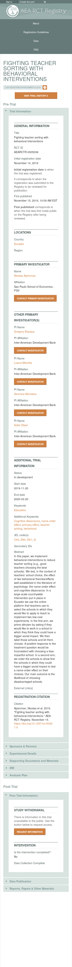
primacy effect (30, 525)
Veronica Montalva (25, 394)
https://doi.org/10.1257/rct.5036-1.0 (33, 725)
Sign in (9, 1)
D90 (23, 539)
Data (36, 41)
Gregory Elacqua (24, 331)
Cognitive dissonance (27, 521)
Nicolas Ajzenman (25, 275)
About (36, 23)
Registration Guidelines (36, 32)
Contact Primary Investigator (35, 298)
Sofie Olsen (21, 425)
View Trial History (35, 95)
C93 (16, 539)
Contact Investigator (30, 350)
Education (20, 510)
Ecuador (19, 244)
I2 (35, 539)
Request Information (30, 831)
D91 (29, 539)
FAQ (36, 49)
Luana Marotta (23, 363)
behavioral (30, 528)
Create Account (27, 1)
